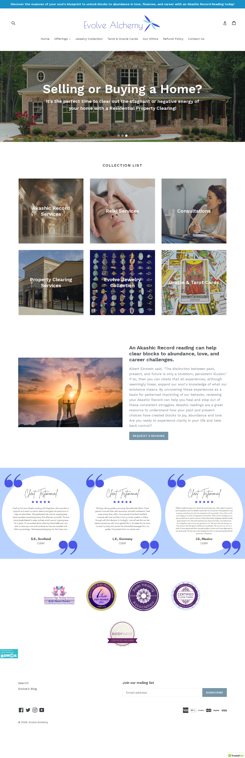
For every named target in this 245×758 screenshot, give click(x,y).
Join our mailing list (138, 683)
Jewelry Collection (89, 39)
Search (23, 683)
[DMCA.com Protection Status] (9, 657)
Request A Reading (149, 435)
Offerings (63, 39)
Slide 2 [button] (122, 135)
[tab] (119, 135)
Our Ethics (150, 39)
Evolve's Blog (27, 689)
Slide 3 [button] (126, 135)
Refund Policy (173, 39)
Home (45, 39)
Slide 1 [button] (119, 135)
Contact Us (196, 39)
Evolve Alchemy (38, 722)
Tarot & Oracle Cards (122, 39)
